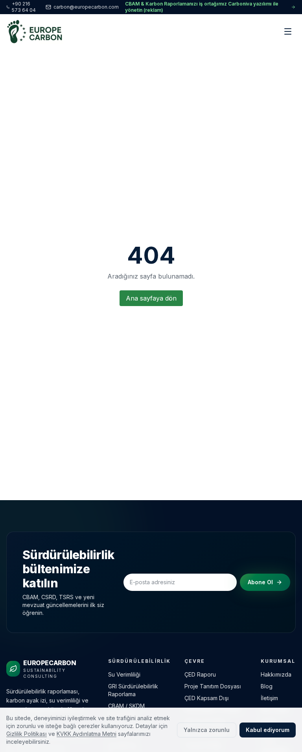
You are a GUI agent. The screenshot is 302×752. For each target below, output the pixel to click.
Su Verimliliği (124, 674)
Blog (267, 686)
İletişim (269, 698)
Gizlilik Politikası (26, 733)
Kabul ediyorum (267, 729)
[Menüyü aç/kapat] (288, 31)
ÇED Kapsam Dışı (206, 698)
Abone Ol (260, 582)
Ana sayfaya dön (151, 298)
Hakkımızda (276, 674)
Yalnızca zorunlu (207, 729)
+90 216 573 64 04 (24, 7)
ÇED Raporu (200, 674)
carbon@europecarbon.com (86, 7)
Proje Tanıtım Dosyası (212, 686)
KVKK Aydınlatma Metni (86, 733)
